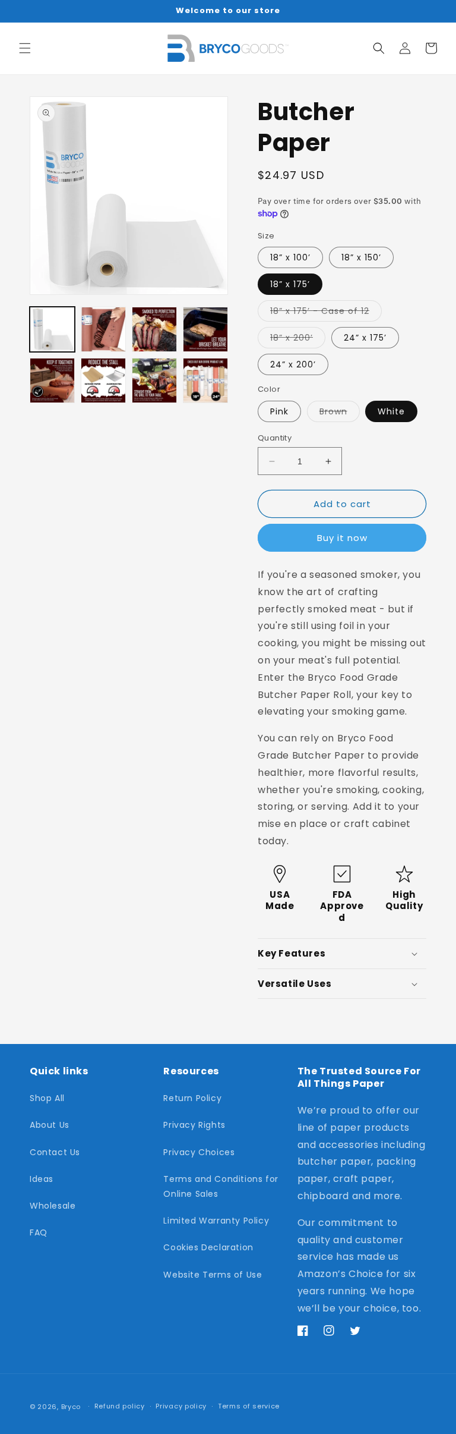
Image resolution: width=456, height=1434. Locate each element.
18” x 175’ (290, 284)
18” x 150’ (361, 257)
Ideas (41, 1179)
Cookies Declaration (208, 1247)
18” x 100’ (290, 257)
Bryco (71, 1406)
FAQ (39, 1232)
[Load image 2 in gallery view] (103, 329)
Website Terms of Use (212, 1275)
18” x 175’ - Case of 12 (326, 313)
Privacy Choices (199, 1152)
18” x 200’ (297, 339)
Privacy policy (181, 1406)
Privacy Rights (194, 1125)
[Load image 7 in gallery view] (154, 380)
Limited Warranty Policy (216, 1221)
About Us (49, 1125)
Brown (339, 413)
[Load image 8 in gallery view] (205, 380)
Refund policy (119, 1406)
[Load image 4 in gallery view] (205, 329)
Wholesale (52, 1206)
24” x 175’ (365, 338)
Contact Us (55, 1152)
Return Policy (192, 1098)
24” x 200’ (293, 364)
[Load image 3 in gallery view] (154, 329)
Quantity (275, 438)
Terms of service (249, 1406)
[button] (25, 48)
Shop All (47, 1098)
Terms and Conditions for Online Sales (220, 1186)
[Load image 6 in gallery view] (103, 380)
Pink (279, 411)
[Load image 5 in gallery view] (52, 380)
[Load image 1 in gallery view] (52, 329)
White (391, 411)
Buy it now (342, 538)
